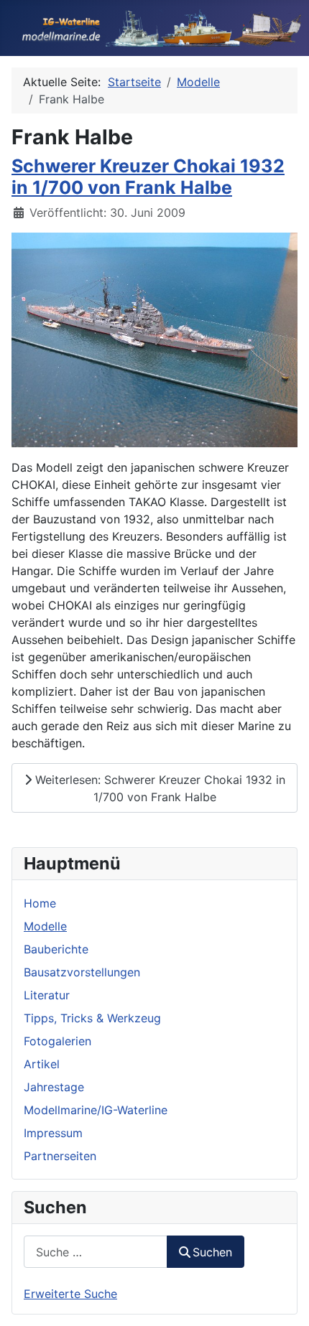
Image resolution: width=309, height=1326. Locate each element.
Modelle (45, 926)
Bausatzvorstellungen (82, 972)
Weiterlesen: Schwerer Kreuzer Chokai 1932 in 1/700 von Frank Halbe (158, 788)
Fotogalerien (57, 1041)
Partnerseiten (60, 1156)
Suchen (212, 1252)
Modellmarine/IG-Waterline (95, 1110)
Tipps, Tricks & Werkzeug (92, 1018)
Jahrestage (54, 1087)
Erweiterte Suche (70, 1294)
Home (40, 903)
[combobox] (95, 1252)
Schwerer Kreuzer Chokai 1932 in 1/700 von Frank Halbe (148, 176)
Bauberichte (56, 949)
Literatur (47, 995)
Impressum (53, 1133)
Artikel (42, 1064)
